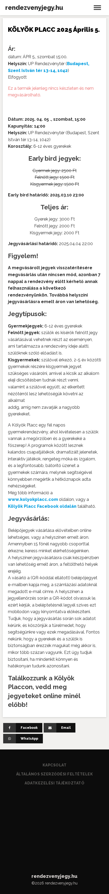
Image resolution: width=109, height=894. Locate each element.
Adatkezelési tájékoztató (54, 783)
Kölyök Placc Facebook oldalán (42, 506)
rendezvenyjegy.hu (34, 7)
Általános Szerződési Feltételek (54, 774)
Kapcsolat (55, 765)
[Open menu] (97, 8)
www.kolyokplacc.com (33, 499)
